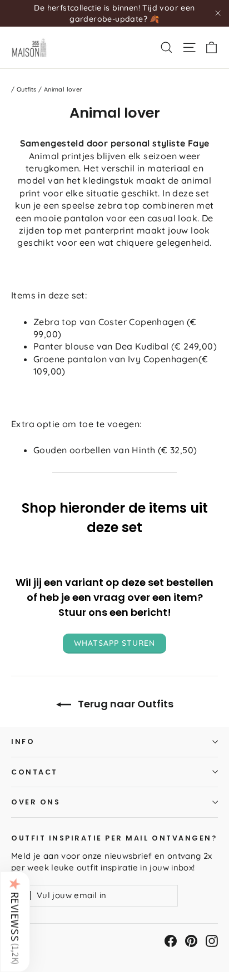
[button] (15, 921)
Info (22, 741)
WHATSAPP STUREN (114, 643)
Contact (34, 772)
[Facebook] (171, 941)
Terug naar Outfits (124, 704)
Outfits (27, 89)
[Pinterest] (191, 941)
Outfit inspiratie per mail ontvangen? (114, 837)
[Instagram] (212, 941)
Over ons (35, 802)
